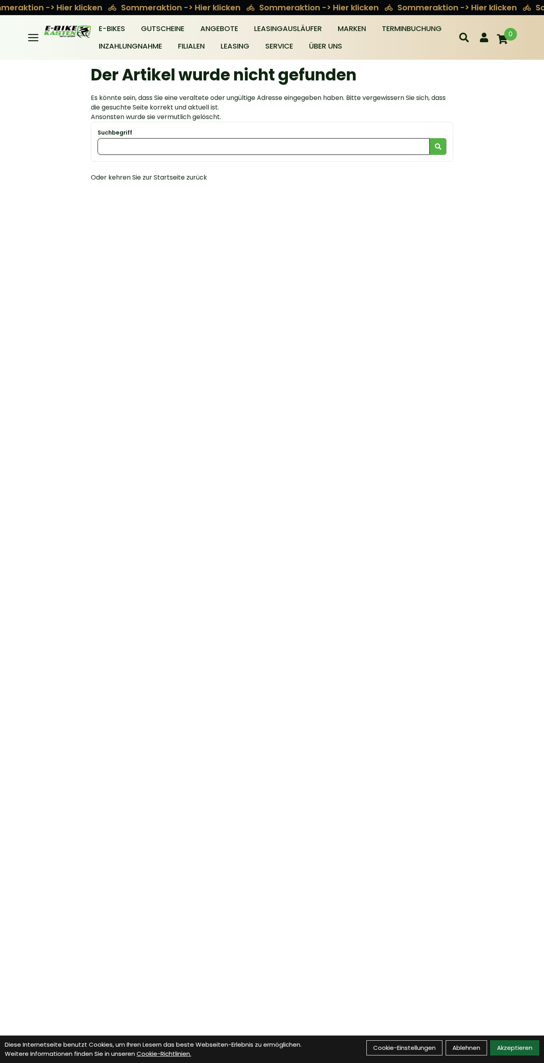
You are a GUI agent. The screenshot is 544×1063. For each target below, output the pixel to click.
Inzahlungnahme (130, 46)
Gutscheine (162, 28)
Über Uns (325, 46)
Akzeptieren (514, 1047)
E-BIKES (112, 28)
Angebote (219, 28)
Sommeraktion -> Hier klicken (182, 7)
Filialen (191, 46)
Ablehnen (466, 1047)
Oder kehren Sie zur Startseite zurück (149, 177)
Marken (352, 28)
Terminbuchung (412, 28)
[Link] (33, 37)
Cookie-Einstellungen (404, 1047)
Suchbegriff (115, 133)
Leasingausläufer (288, 28)
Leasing (235, 46)
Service (279, 46)
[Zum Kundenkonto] (484, 37)
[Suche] (464, 37)
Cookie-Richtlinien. (164, 1053)
